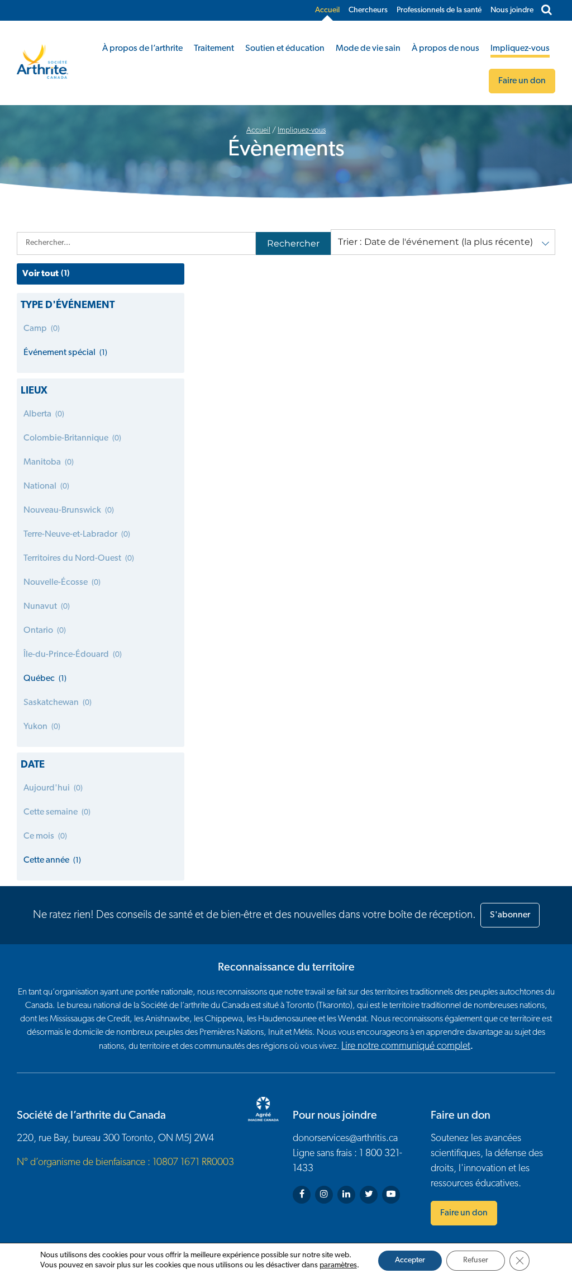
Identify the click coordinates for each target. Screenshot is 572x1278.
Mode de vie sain (368, 48)
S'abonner (510, 915)
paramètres (338, 1265)
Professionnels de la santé (439, 10)
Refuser (475, 1260)
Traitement (214, 48)
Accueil (327, 10)
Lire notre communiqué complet (405, 1047)
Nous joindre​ (511, 10)
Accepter (410, 1260)
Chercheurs (368, 10)
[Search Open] (546, 11)
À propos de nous (445, 48)
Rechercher (293, 243)
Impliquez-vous (520, 48)
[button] (443, 242)
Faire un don (464, 1213)
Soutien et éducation (285, 48)
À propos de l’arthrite (142, 48)
